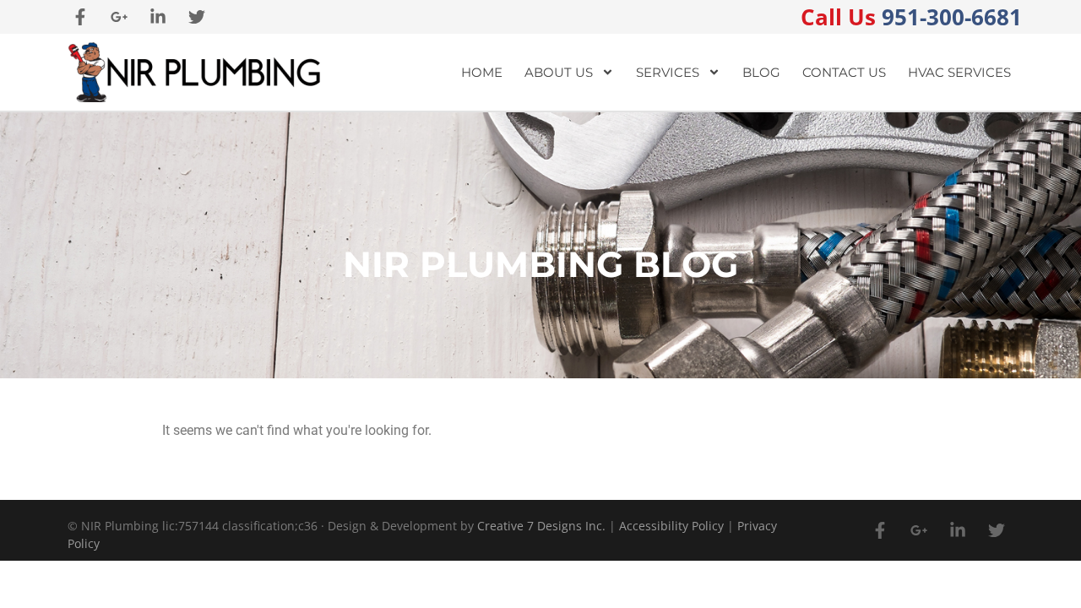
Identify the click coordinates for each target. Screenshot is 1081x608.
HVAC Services (959, 72)
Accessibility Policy (671, 526)
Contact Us (844, 72)
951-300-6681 (911, 17)
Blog (761, 72)
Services (667, 72)
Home (481, 72)
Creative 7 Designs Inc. (541, 526)
